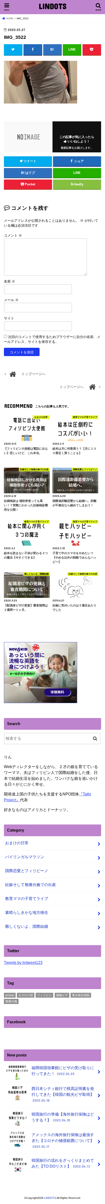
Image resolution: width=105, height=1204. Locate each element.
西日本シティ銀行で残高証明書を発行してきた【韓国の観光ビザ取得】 (63, 1094)
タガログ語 (25, 995)
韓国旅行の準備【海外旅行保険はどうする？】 (63, 1117)
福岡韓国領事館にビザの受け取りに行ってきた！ (63, 1071)
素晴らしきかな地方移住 (26, 912)
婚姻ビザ (62, 995)
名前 (9, 281)
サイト (9, 318)
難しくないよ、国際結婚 (26, 926)
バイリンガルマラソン (24, 857)
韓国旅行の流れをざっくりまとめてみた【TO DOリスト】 (63, 1163)
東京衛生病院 (81, 995)
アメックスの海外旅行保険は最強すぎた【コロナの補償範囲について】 (63, 1141)
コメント (13, 235)
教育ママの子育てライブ (26, 899)
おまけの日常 (17, 843)
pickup (9, 995)
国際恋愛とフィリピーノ (26, 871)
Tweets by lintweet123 (23, 963)
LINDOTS (52, 6)
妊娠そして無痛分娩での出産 (30, 885)
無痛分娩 (11, 1001)
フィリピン (44, 995)
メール (11, 300)
